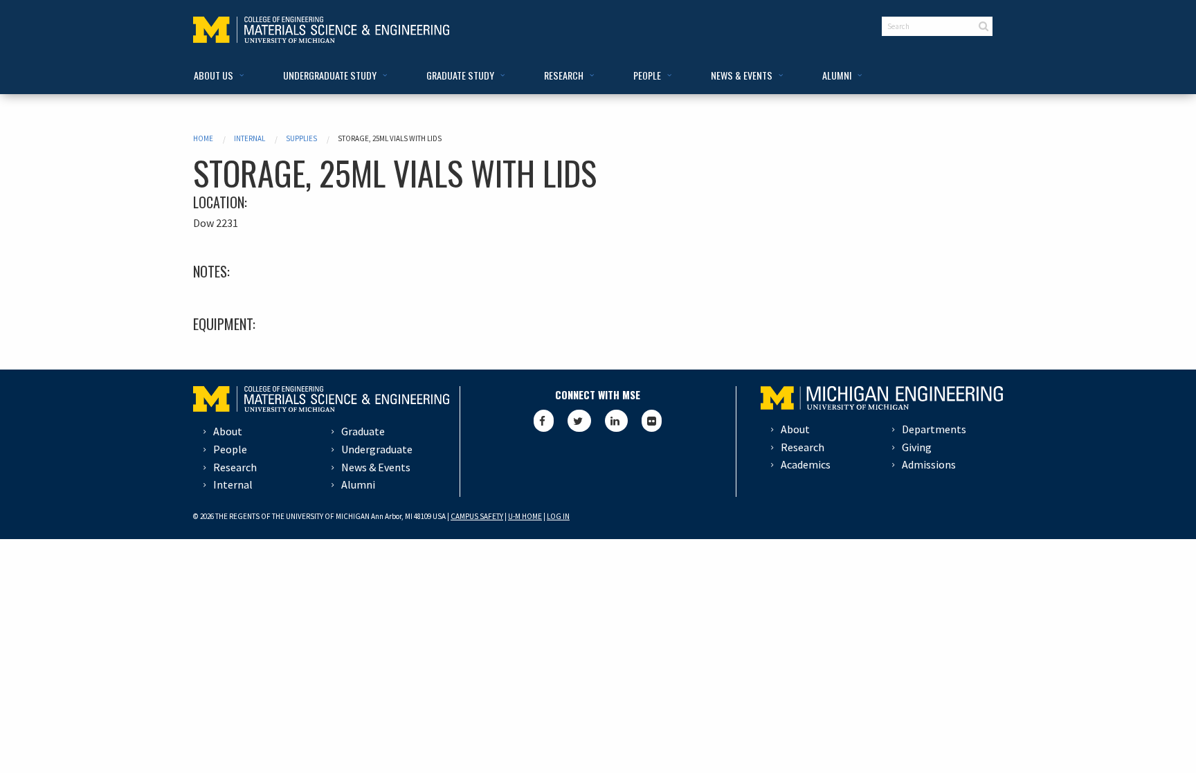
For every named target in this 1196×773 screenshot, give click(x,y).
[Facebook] (544, 421)
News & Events (375, 467)
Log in (558, 516)
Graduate (363, 431)
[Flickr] (652, 421)
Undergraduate (377, 449)
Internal (249, 138)
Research (235, 467)
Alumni (358, 484)
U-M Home (525, 516)
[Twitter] (579, 421)
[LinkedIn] (616, 421)
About (227, 431)
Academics (806, 464)
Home (203, 138)
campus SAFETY (477, 516)
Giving (917, 447)
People (230, 449)
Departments (934, 429)
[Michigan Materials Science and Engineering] (321, 28)
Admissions (929, 464)
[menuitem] (216, 75)
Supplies (301, 138)
